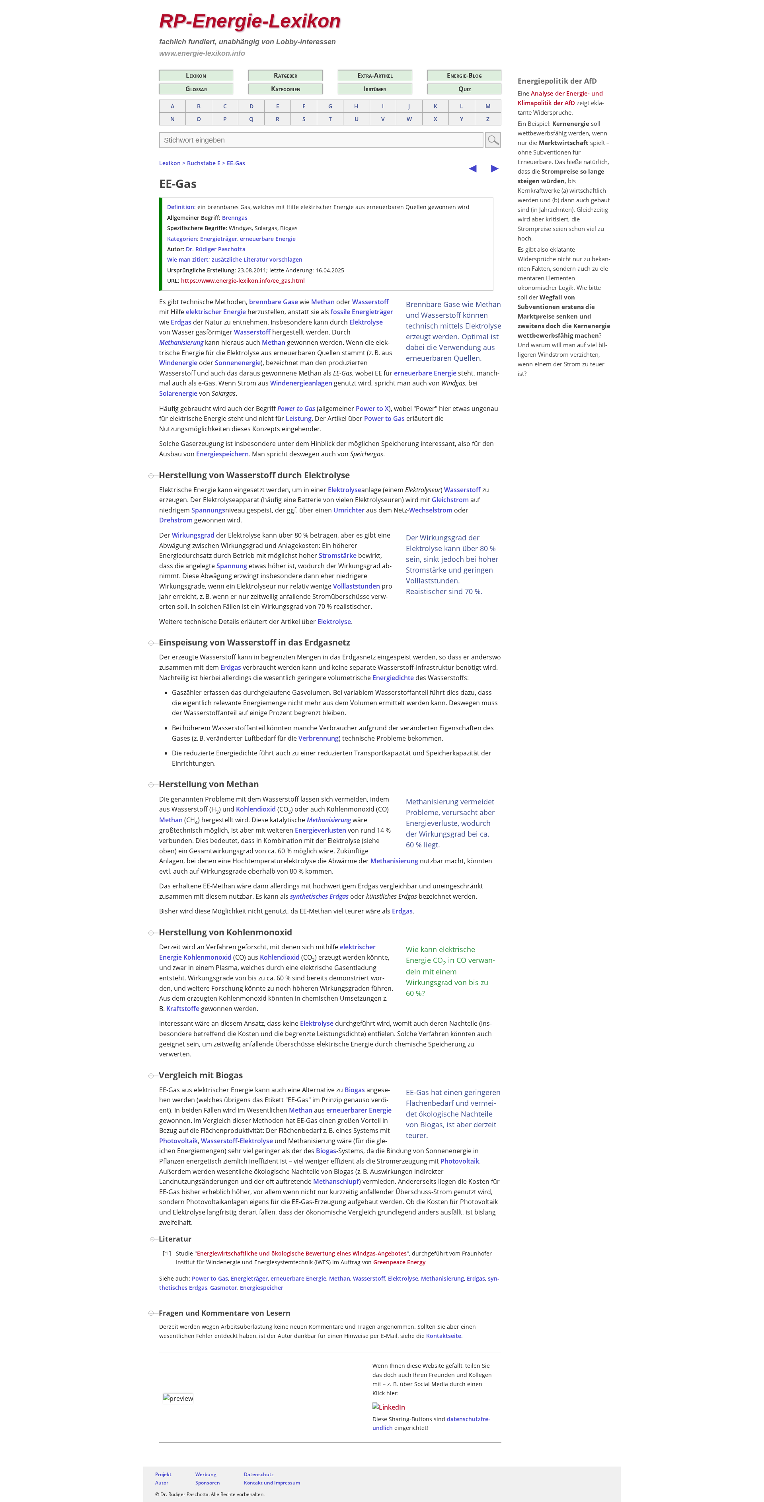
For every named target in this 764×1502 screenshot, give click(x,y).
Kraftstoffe (182, 1008)
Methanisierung (181, 342)
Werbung (205, 1474)
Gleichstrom (450, 499)
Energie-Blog (464, 75)
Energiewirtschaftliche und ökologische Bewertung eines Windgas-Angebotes (302, 1253)
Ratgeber (285, 75)
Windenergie (178, 362)
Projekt (163, 1474)
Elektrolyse (366, 322)
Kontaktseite (443, 1336)
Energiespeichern (222, 454)
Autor (161, 1482)
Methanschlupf (336, 1181)
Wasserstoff (370, 301)
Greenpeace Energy (399, 1262)
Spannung (231, 565)
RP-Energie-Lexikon (250, 20)
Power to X (372, 408)
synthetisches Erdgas (319, 896)
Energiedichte (393, 677)
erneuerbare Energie (268, 239)
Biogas (355, 1089)
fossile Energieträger (362, 311)
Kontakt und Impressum (272, 1482)
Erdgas (181, 322)
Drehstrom (176, 520)
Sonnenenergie (238, 362)
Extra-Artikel (375, 75)
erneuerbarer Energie (359, 1110)
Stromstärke (338, 555)
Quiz (464, 88)
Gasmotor (223, 1287)
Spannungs (208, 510)
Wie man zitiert (188, 259)
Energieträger (218, 239)
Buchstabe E (203, 163)
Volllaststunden (356, 586)
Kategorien (285, 88)
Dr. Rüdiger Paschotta (216, 249)
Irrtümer (375, 88)
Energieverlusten (320, 830)
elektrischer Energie (216, 311)
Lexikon (196, 75)
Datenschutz (259, 1474)
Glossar (196, 88)
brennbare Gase (273, 301)
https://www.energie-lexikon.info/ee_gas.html (243, 280)
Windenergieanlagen (301, 383)
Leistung (299, 418)
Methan (323, 301)
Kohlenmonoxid (207, 957)
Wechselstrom (430, 510)
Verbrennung (318, 738)
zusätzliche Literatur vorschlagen (257, 259)
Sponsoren (207, 1482)
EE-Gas (236, 163)
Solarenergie (178, 393)
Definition (180, 207)
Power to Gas (296, 408)
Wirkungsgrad (193, 535)
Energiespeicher (261, 1287)
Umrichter (348, 510)
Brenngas (235, 217)
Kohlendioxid (256, 809)
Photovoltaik (178, 1140)
